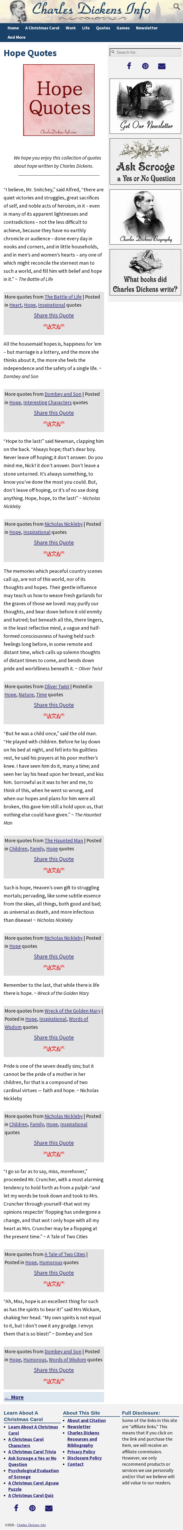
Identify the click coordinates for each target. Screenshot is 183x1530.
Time (41, 694)
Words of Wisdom (67, 1359)
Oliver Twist (57, 686)
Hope (30, 305)
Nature (26, 694)
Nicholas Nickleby (64, 524)
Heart (15, 305)
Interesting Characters (47, 402)
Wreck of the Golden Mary (73, 1011)
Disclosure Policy (84, 1458)
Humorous (50, 1262)
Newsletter (147, 28)
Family (37, 848)
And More (16, 37)
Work (71, 28)
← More (14, 1397)
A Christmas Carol (42, 28)
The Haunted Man (64, 840)
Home (13, 28)
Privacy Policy (81, 1452)
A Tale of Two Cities (65, 1254)
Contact (75, 1464)
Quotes (103, 28)
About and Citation (86, 1420)
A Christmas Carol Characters (26, 1442)
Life (86, 28)
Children (18, 848)
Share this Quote (54, 315)
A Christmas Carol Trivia (32, 1452)
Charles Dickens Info (31, 1525)
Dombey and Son (63, 394)
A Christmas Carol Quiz (31, 1495)
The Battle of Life (63, 297)
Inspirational (51, 305)
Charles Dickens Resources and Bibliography (83, 1439)
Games (123, 28)
